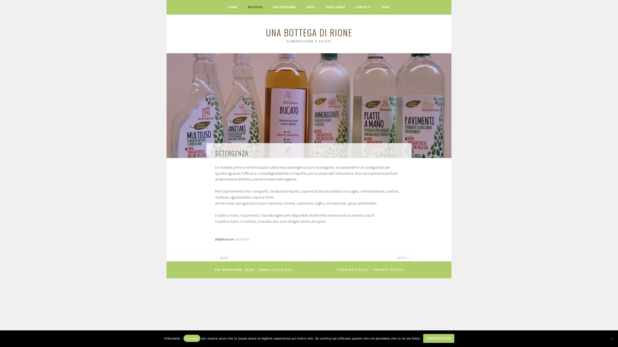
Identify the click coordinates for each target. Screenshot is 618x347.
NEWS (310, 7)
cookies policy (353, 269)
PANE (223, 258)
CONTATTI (363, 7)
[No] (612, 338)
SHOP (385, 7)
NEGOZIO (255, 7)
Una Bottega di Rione (309, 32)
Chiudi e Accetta (439, 338)
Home (233, 7)
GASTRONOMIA (284, 7)
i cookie (192, 338)
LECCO (402, 258)
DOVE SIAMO (335, 7)
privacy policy (389, 269)
